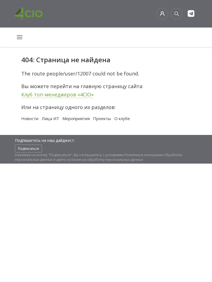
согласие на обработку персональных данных (104, 159)
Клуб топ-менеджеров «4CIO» (57, 94)
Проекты (102, 118)
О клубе (122, 118)
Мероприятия (76, 118)
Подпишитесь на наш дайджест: (45, 140)
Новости (29, 118)
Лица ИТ (50, 118)
